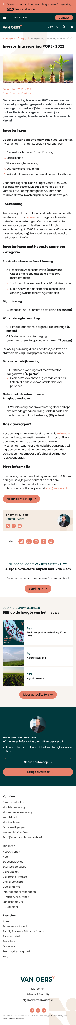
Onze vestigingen (14, 827)
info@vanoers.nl (56, 488)
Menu (51, 26)
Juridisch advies (13, 902)
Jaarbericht (38, 988)
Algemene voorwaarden (37, 1000)
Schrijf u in (36, 589)
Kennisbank (10, 817)
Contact (64, 18)
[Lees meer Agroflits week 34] (13, 656)
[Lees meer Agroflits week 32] (13, 676)
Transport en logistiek (16, 951)
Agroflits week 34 (36, 658)
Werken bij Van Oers (16, 832)
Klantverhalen (12, 822)
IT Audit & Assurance (16, 897)
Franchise (9, 941)
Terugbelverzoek (38, 772)
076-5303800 (19, 17)
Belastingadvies (13, 862)
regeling (31, 217)
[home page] (38, 979)
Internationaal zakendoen (19, 892)
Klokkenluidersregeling (17, 812)
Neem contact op (19, 499)
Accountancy (11, 851)
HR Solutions (10, 907)
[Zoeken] (64, 27)
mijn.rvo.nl (63, 433)
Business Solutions (14, 867)
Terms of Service (10, 1018)
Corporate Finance (15, 877)
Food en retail (11, 936)
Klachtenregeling (14, 807)
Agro (6, 921)
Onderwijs (9, 946)
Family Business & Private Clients (24, 931)
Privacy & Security (38, 994)
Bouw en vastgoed (15, 926)
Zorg (5, 956)
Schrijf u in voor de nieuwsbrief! (23, 837)
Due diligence (11, 887)
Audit (6, 857)
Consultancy (11, 872)
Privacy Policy (57, 1015)
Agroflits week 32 (36, 678)
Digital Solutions (13, 882)
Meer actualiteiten (36, 695)
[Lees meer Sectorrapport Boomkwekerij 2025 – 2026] (13, 632)
